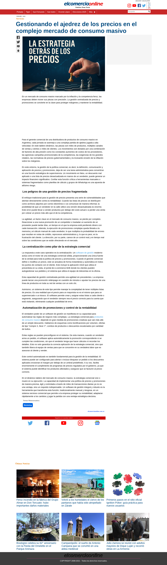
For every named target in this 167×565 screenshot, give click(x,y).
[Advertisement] (62, 121)
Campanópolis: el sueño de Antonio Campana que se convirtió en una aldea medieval (80, 546)
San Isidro (51, 12)
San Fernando (38, 12)
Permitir (101, 13)
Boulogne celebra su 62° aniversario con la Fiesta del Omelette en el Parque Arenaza (36, 546)
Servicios (20, 19)
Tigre (28, 12)
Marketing (28, 405)
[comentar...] (18, 46)
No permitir (89, 13)
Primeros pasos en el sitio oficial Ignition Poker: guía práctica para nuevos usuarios (124, 502)
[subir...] (18, 51)
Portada (20, 12)
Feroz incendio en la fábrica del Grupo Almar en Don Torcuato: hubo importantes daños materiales (37, 502)
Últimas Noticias (22, 463)
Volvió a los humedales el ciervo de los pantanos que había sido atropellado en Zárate (82, 502)
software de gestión (85, 253)
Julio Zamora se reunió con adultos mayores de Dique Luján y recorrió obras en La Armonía (125, 546)
